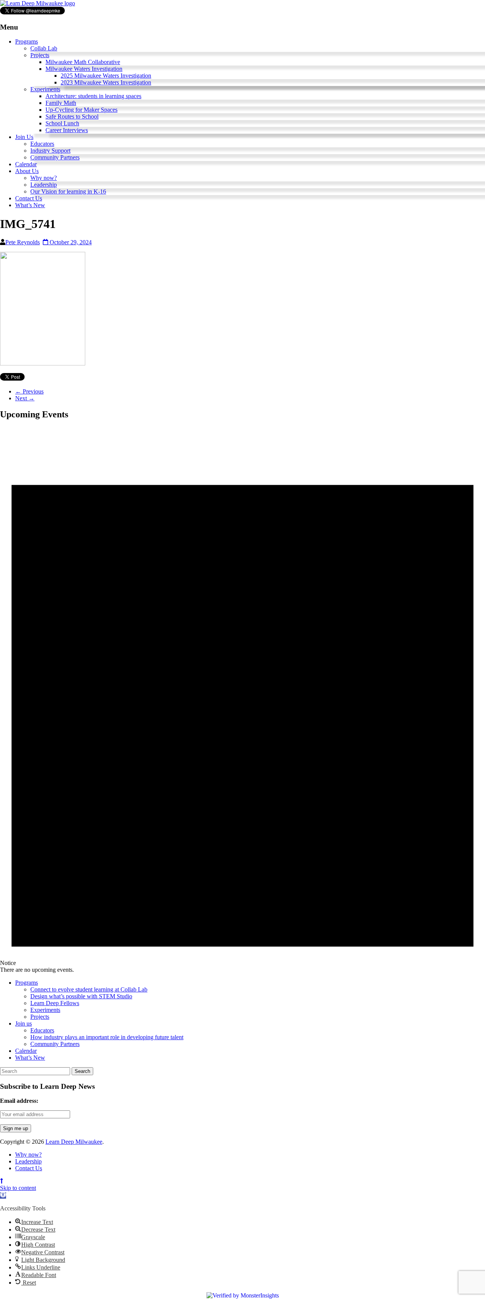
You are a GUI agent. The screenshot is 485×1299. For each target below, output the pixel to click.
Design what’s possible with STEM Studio (81, 996)
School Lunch (62, 123)
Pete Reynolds (22, 242)
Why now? (43, 178)
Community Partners (55, 157)
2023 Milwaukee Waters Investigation (106, 82)
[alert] (242, 700)
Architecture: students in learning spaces (93, 96)
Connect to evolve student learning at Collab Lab (88, 989)
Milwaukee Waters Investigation (83, 69)
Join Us (24, 137)
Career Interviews (66, 130)
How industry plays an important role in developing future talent (106, 1037)
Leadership (43, 184)
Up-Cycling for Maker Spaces (81, 109)
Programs (26, 41)
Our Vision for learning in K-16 (68, 191)
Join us (23, 1023)
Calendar (26, 164)
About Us (27, 171)
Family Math (60, 103)
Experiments (45, 89)
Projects (39, 55)
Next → (24, 398)
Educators (42, 144)
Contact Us (28, 198)
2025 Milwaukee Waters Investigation (106, 75)
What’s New (30, 205)
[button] (3, 1195)
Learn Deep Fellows (54, 1003)
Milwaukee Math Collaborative (82, 62)
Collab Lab (43, 48)
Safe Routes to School (72, 116)
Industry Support (50, 150)
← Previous (29, 391)
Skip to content (18, 1188)
